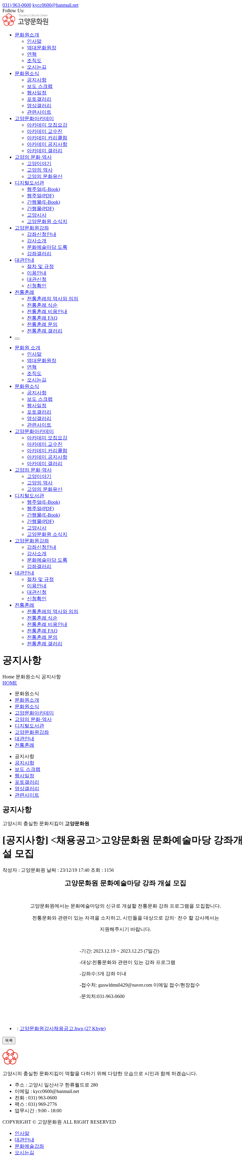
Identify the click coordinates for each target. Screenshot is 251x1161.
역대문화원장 (41, 47)
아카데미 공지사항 (47, 144)
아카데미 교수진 (44, 131)
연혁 (32, 54)
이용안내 (37, 272)
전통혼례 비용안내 (47, 311)
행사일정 (37, 92)
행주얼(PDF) (40, 195)
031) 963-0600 (16, 5)
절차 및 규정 (40, 266)
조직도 (34, 60)
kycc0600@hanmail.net (55, 5)
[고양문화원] (30, 24)
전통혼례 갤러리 (44, 330)
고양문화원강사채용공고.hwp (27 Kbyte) (63, 1028)
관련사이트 (39, 112)
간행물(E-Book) (43, 202)
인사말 (34, 41)
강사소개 (37, 240)
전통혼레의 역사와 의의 (52, 298)
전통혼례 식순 (42, 305)
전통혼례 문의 (42, 324)
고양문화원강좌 (32, 227)
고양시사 (37, 215)
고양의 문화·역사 (33, 157)
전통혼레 (24, 605)
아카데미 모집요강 (47, 124)
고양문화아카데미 (34, 118)
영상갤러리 (39, 105)
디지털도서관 (29, 182)
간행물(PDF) (40, 208)
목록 (9, 1040)
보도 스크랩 (40, 86)
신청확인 (37, 285)
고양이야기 (39, 163)
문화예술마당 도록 (47, 247)
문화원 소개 (27, 347)
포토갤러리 (39, 99)
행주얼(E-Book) (43, 189)
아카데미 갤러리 (44, 150)
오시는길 (37, 67)
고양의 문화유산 (44, 176)
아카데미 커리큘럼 (47, 137)
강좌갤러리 (39, 253)
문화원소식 (27, 73)
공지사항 (37, 79)
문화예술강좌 (29, 1146)
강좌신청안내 (41, 234)
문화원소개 (27, 34)
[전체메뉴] (17, 339)
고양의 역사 (40, 170)
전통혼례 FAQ (42, 318)
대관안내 (24, 260)
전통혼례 (24, 292)
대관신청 (37, 279)
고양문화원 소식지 (47, 221)
